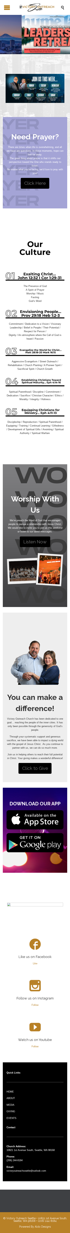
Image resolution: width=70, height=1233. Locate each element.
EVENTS (11, 1118)
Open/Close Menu (7, 7)
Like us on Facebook (35, 957)
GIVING (11, 1111)
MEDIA (10, 1104)
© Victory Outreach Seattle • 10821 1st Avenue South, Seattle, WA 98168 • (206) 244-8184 (35, 1219)
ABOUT (11, 1098)
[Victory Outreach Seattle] (37, 7)
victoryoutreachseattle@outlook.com (26, 1170)
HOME (10, 1091)
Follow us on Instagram (35, 998)
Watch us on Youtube (35, 1040)
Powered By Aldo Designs (35, 1226)
